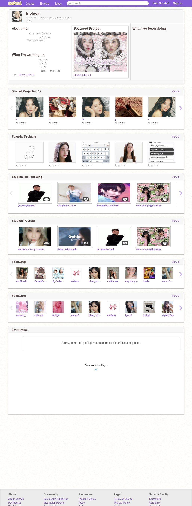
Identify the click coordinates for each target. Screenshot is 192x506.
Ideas (58, 3)
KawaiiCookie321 (40, 281)
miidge (56, 315)
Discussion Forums (54, 502)
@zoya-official (26, 74)
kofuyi (146, 315)
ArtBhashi (21, 281)
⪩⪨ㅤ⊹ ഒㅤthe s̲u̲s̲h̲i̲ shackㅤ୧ (148, 205)
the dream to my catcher (31, 249)
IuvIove (22, 122)
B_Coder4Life (58, 281)
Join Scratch (161, 3)
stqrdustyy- (131, 281)
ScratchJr (154, 502)
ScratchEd (155, 499)
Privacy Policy (122, 502)
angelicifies (168, 315)
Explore (44, 3)
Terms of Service (123, 499)
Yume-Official (168, 281)
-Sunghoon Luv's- (66, 205)
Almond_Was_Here (22, 315)
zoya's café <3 (82, 75)
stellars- (75, 281)
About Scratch (16, 499)
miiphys (38, 315)
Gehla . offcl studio (67, 249)
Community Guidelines (56, 499)
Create (30, 3)
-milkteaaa (112, 281)
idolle (146, 281)
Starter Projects (87, 499)
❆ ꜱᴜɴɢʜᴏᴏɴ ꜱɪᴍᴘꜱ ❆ (107, 205)
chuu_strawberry (95, 281)
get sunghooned (26, 205)
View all (176, 91)
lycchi (128, 315)
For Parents (14, 502)
